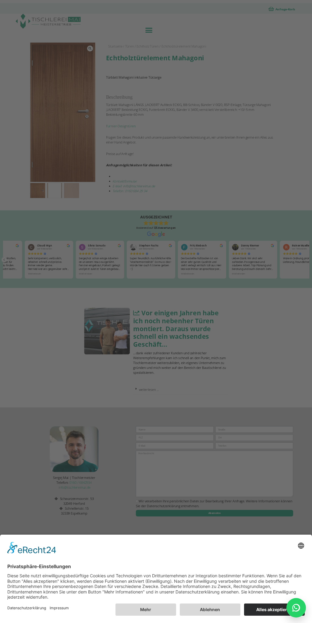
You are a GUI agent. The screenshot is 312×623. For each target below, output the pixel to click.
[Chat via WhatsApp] (296, 608)
